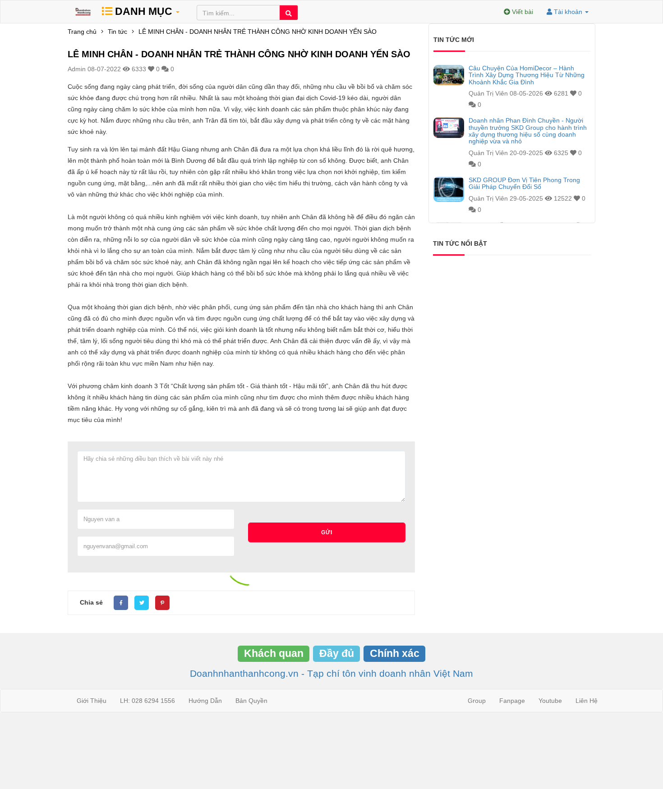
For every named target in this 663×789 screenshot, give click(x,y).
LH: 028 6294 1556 (147, 700)
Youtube (550, 700)
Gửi (326, 532)
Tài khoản (568, 11)
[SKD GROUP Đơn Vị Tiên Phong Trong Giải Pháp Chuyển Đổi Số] (448, 189)
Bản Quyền (251, 700)
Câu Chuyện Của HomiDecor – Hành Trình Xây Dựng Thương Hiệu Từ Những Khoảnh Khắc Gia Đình (527, 75)
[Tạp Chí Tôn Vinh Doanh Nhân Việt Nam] (83, 11)
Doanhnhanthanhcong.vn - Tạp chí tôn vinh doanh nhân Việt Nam (331, 673)
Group (477, 700)
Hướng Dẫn (205, 700)
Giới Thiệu (91, 700)
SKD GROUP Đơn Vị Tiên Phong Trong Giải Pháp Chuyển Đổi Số (524, 183)
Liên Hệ (587, 700)
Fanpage (512, 700)
